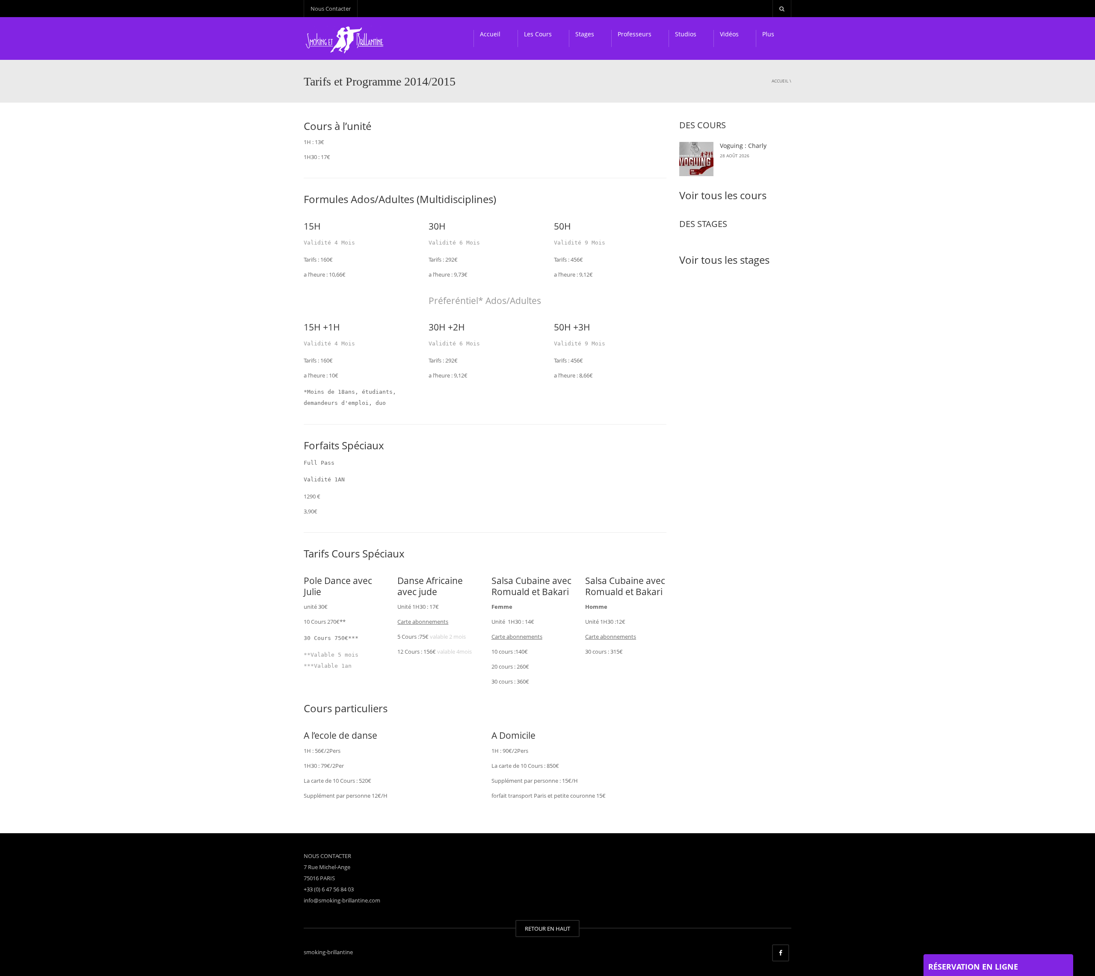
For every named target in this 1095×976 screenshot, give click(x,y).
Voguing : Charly (743, 146)
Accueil (490, 34)
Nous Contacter (331, 8)
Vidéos (729, 34)
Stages (584, 34)
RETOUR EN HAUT (547, 928)
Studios (685, 34)
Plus (768, 34)
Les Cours (538, 34)
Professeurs (634, 34)
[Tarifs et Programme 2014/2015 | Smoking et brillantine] (346, 38)
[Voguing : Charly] (696, 159)
